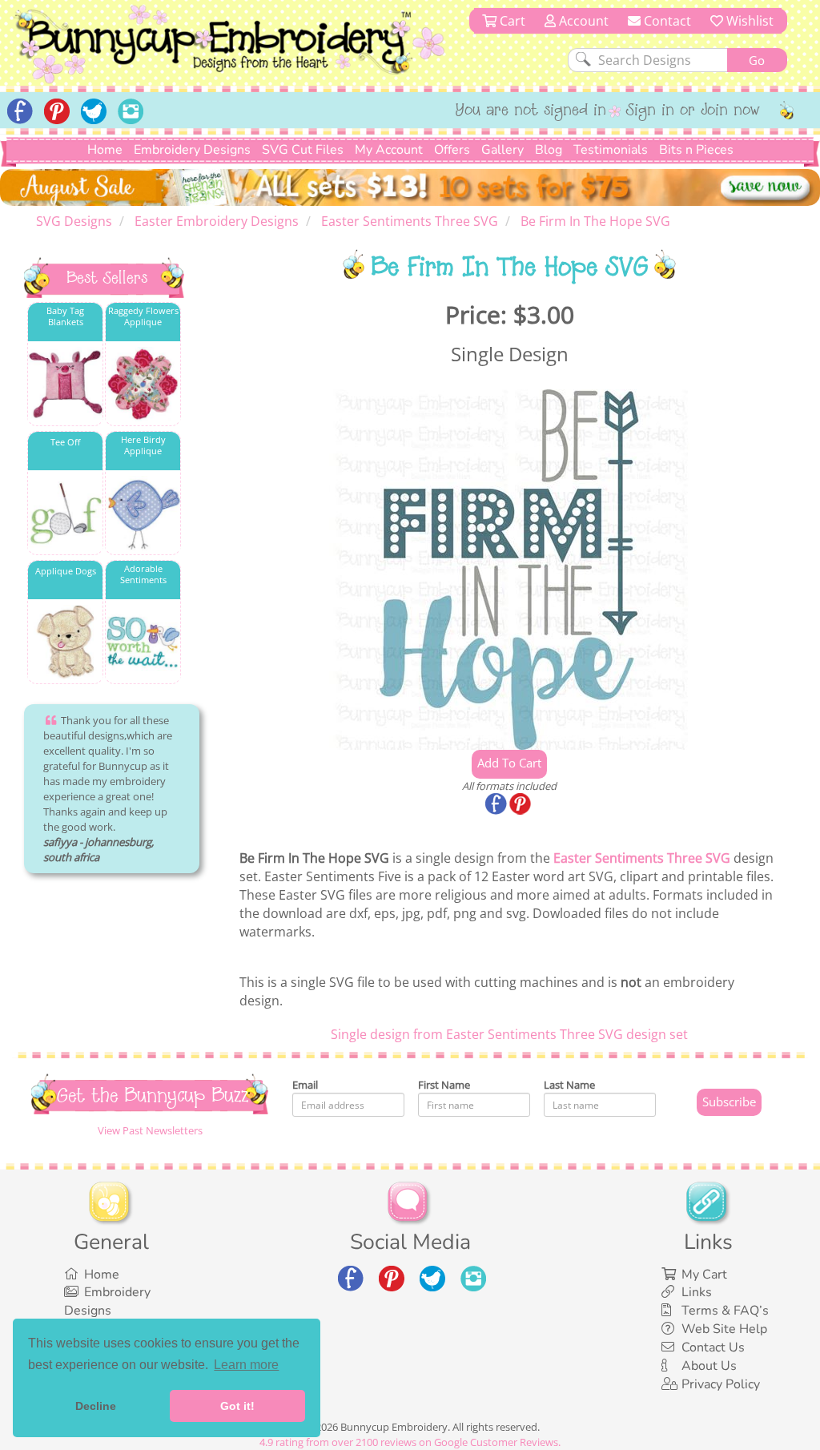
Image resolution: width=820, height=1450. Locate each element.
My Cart (704, 1274)
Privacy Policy (720, 1384)
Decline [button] (95, 1406)
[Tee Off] (65, 513)
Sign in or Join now (693, 111)
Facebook (497, 805)
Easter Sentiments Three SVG (641, 858)
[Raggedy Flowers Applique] (143, 384)
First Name (444, 1084)
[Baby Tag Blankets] (65, 384)
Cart (510, 21)
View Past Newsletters (150, 1130)
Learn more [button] (246, 1364)
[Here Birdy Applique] (143, 513)
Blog (548, 150)
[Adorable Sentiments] (143, 642)
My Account (389, 150)
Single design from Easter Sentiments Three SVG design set (509, 1034)
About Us (709, 1366)
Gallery (502, 150)
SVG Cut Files (303, 150)
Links (696, 1292)
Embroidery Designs (192, 150)
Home (105, 150)
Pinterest (521, 805)
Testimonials (610, 150)
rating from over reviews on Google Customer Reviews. (410, 1442)
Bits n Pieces (696, 150)
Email (305, 1084)
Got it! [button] (237, 1406)
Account (582, 21)
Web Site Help (724, 1329)
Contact (666, 21)
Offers (452, 150)
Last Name (569, 1084)
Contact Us (713, 1347)
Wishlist (748, 21)
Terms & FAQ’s (725, 1310)
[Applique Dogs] (65, 642)
